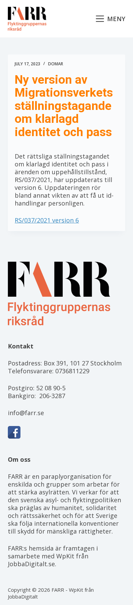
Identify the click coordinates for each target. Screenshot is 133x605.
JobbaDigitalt (23, 596)
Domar (55, 64)
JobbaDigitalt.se (31, 564)
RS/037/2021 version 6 (47, 220)
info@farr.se (26, 413)
